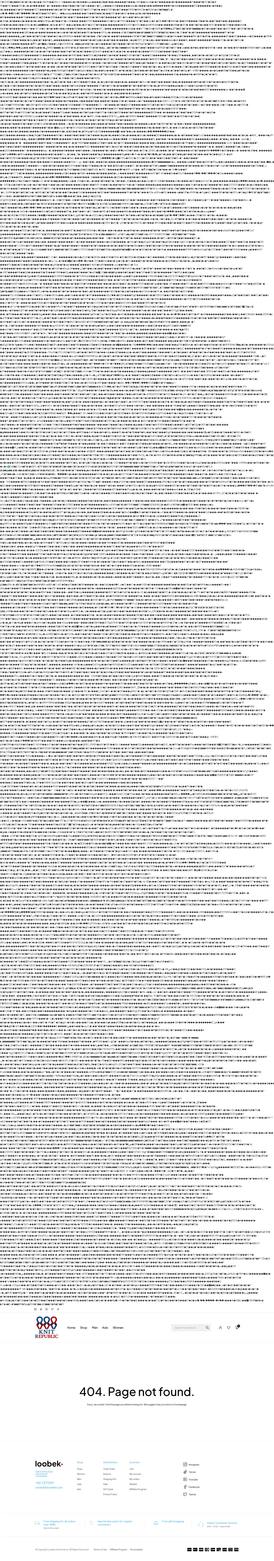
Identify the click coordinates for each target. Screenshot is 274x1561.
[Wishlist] (228, 1327)
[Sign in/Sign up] (220, 1327)
